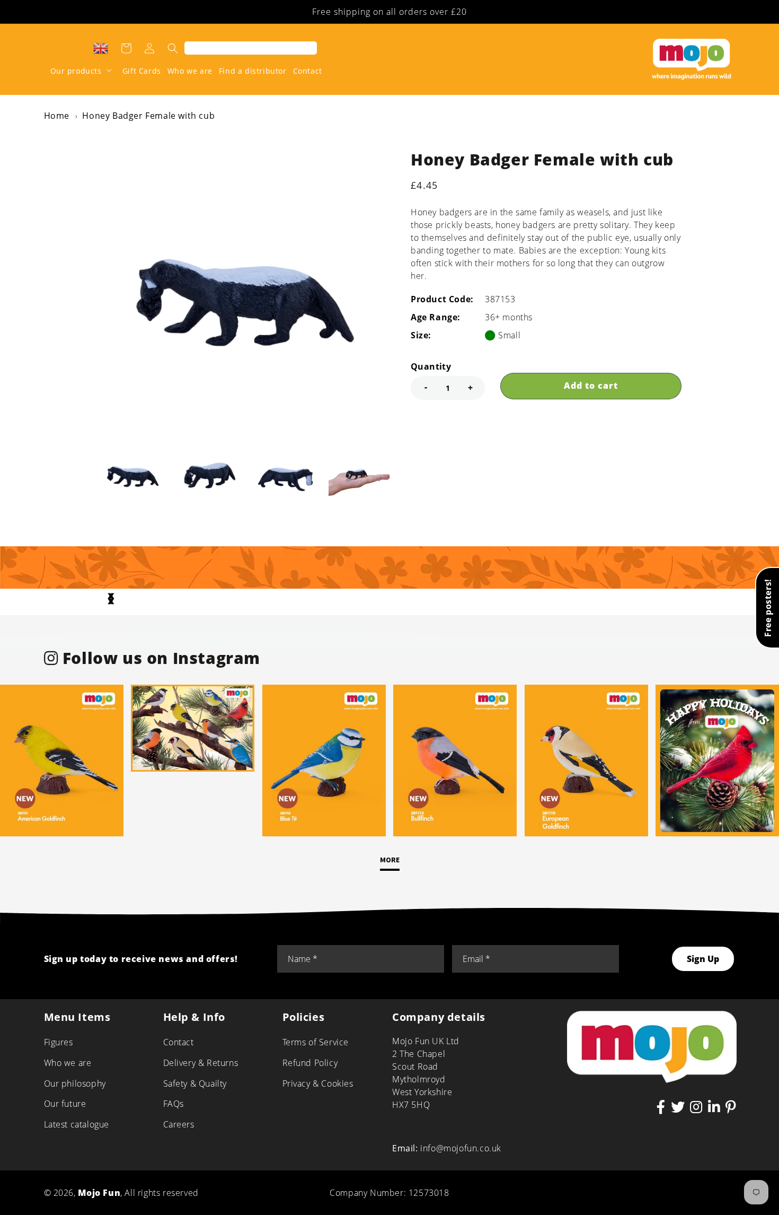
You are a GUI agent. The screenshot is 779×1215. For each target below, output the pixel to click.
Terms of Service (315, 1042)
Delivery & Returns (200, 1063)
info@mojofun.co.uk (460, 1148)
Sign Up (703, 959)
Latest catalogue (77, 1124)
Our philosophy (75, 1083)
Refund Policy (310, 1063)
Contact (178, 1042)
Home (56, 115)
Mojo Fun (99, 1193)
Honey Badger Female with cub (148, 115)
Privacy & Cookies (317, 1083)
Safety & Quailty (195, 1083)
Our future (65, 1103)
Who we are (68, 1063)
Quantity (431, 366)
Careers (178, 1124)
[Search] (172, 48)
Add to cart (591, 385)
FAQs (173, 1103)
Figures (58, 1042)
